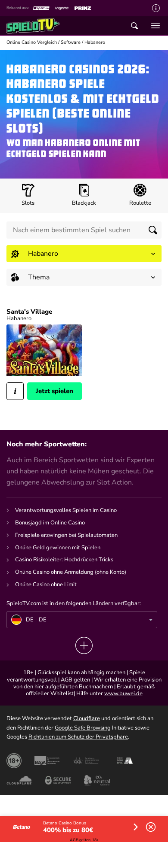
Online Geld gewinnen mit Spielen (57, 547)
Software (71, 42)
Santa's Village (29, 312)
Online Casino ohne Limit (46, 584)
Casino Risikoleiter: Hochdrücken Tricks (64, 559)
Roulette (140, 203)
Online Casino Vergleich (31, 42)
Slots (28, 203)
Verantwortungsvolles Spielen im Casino (66, 510)
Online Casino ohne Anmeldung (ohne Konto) (70, 572)
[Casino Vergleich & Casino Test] (37, 25)
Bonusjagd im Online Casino (50, 523)
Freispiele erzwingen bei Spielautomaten (66, 535)
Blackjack (84, 203)
